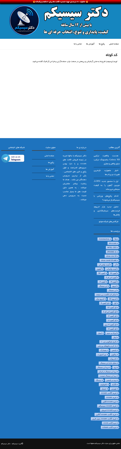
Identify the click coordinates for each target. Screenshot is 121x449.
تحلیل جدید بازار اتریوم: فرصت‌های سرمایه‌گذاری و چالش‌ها (107, 211)
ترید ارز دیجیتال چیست (108, 376)
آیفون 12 (113, 273)
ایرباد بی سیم (112, 333)
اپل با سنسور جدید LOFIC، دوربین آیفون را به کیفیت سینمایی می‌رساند (107, 185)
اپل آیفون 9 (105, 303)
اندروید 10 (113, 299)
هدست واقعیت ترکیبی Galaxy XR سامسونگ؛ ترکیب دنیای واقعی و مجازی (107, 160)
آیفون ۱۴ (113, 282)
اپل (115, 303)
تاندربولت (113, 359)
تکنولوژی (103, 384)
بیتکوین (114, 355)
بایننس (114, 350)
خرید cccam (111, 397)
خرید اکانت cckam (109, 427)
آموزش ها (90, 44)
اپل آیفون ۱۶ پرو (111, 325)
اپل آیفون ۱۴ (112, 316)
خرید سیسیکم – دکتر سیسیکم (11, 444)
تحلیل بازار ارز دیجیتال (108, 363)
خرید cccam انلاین (110, 402)
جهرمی (114, 389)
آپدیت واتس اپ (104, 265)
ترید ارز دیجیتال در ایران (108, 372)
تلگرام (114, 384)
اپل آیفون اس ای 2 (110, 312)
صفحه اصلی (114, 44)
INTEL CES (112, 248)
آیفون (99, 269)
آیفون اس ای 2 (111, 278)
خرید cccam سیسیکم (108, 406)
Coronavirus (104, 239)
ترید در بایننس (111, 380)
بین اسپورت (102, 355)
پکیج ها (102, 44)
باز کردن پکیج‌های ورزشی (107, 346)
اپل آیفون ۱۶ (112, 320)
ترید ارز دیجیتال (103, 367)
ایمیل (100, 333)
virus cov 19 (111, 256)
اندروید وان (100, 299)
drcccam (113, 243)
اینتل (115, 337)
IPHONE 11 (112, 252)
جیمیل (104, 389)
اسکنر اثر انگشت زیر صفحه (106, 295)
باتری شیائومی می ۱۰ (109, 342)
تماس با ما (78, 44)
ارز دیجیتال (112, 290)
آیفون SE (101, 273)
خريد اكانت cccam (109, 393)
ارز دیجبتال (103, 286)
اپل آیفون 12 (112, 307)
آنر (116, 265)
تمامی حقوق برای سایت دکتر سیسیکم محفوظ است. (103, 443)
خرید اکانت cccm (110, 423)
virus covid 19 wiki (109, 260)
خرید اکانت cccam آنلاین (106, 414)
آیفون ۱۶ (102, 282)
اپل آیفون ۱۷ (112, 329)
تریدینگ (98, 380)
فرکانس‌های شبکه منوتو (108, 222)
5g (116, 239)
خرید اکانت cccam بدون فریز (104, 419)
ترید (115, 367)
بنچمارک (103, 350)
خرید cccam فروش (109, 410)
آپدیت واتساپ (112, 269)
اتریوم (114, 286)
